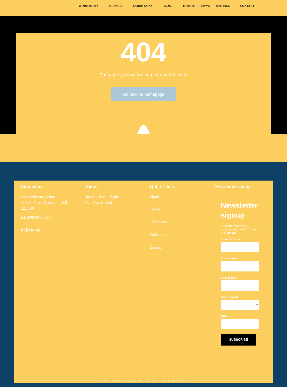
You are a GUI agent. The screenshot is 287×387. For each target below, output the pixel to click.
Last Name (228, 277)
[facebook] (22, 236)
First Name (229, 258)
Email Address (231, 239)
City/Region (229, 297)
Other (225, 316)
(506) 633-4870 (38, 217)
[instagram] (30, 236)
